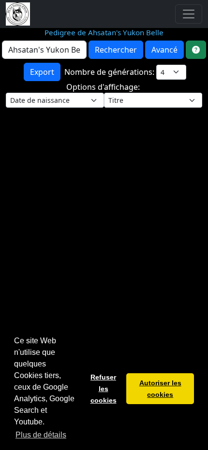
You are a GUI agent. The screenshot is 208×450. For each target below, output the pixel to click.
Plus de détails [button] (40, 435)
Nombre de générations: (110, 72)
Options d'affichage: (104, 87)
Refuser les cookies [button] (103, 388)
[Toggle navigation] (188, 14)
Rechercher (116, 49)
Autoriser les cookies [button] (160, 388)
